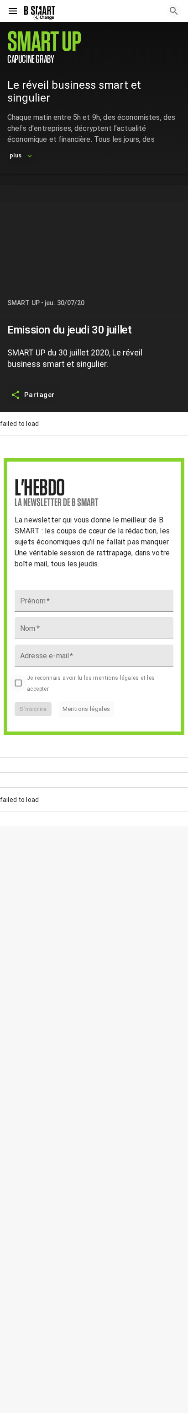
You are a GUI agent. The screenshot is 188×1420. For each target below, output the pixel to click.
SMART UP (23, 303)
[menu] (13, 11)
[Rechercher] (174, 11)
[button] (94, 46)
